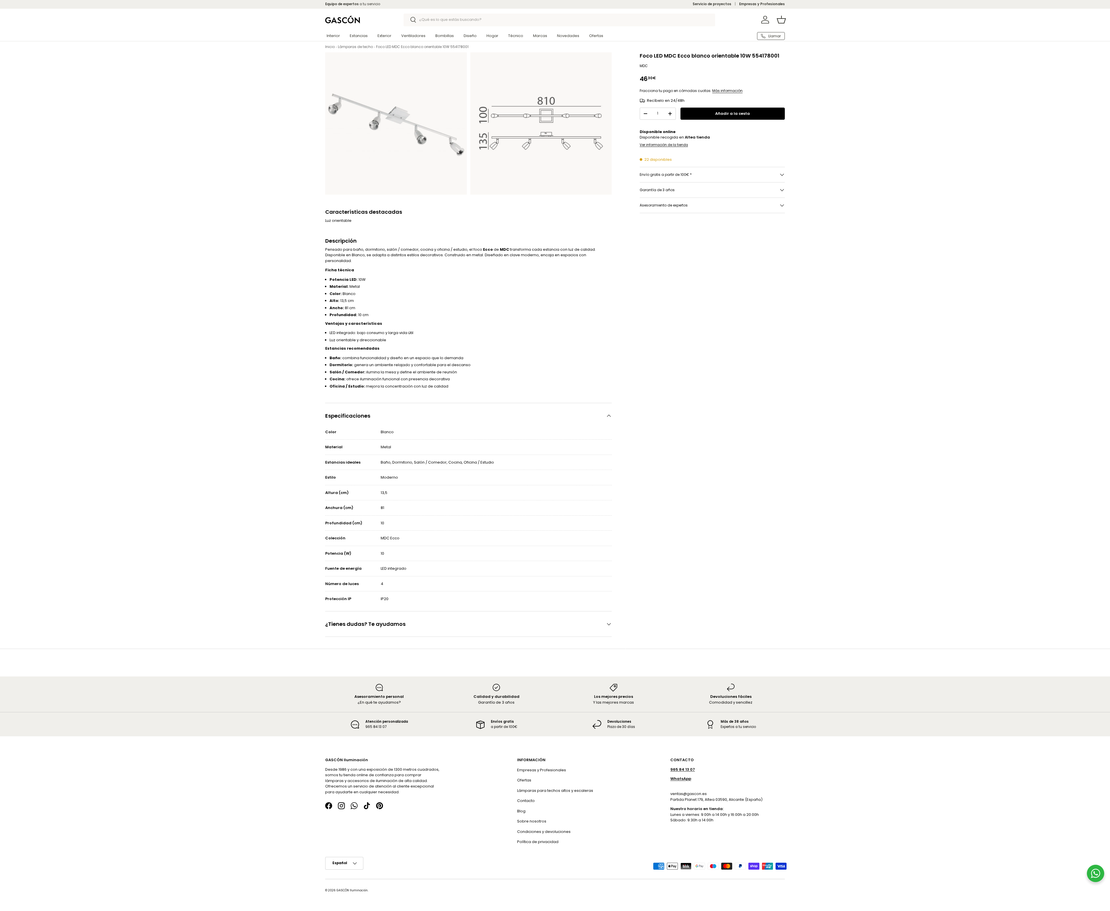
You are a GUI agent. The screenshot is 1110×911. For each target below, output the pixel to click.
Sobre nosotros (531, 821)
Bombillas (444, 35)
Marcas (540, 35)
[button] (781, 19)
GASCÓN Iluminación (352, 890)
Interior (333, 35)
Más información (727, 90)
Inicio (330, 46)
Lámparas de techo (355, 46)
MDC (644, 66)
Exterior (384, 35)
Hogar (492, 35)
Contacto (526, 800)
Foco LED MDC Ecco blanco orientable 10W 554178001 (422, 46)
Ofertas (596, 35)
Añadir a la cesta (732, 113)
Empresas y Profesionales (762, 4)
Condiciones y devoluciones (544, 831)
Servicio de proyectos (712, 4)
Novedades (568, 35)
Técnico (515, 35)
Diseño (470, 35)
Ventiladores (413, 35)
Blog (521, 811)
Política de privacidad (537, 841)
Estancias (359, 35)
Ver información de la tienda (664, 145)
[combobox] (559, 19)
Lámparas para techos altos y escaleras (555, 790)
